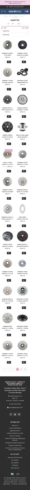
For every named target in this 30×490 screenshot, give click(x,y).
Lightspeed (6, 484)
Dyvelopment (22, 484)
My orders (15, 460)
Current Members (15, 428)
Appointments (15, 430)
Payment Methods (15, 445)
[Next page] (25, 369)
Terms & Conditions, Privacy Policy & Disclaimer (15, 449)
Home (5, 16)
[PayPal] (18, 474)
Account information (15, 457)
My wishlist (15, 463)
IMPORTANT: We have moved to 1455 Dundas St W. (15, 2)
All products (15, 468)
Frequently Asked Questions (15, 443)
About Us (15, 425)
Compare (15, 465)
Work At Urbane (15, 436)
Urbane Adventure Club (15, 433)
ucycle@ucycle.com (16, 407)
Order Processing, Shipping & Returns (15, 439)
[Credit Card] (12, 474)
